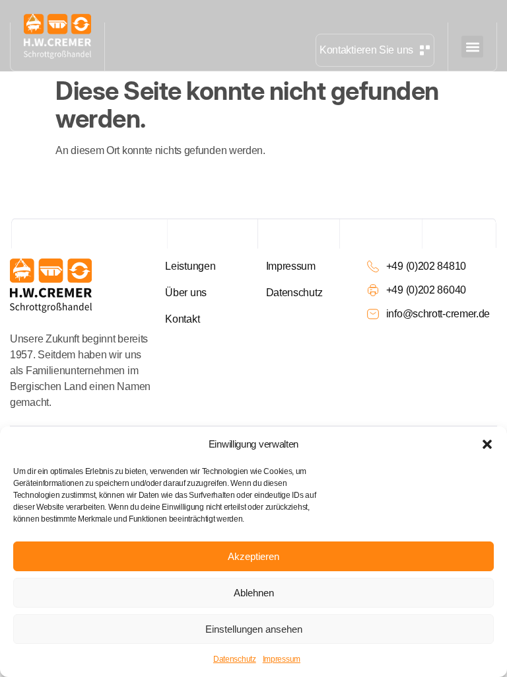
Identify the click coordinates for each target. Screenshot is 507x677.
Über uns (186, 292)
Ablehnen (254, 592)
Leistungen (190, 266)
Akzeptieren (253, 556)
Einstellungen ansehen (253, 629)
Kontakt (182, 319)
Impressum (281, 659)
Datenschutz (234, 659)
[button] (487, 444)
